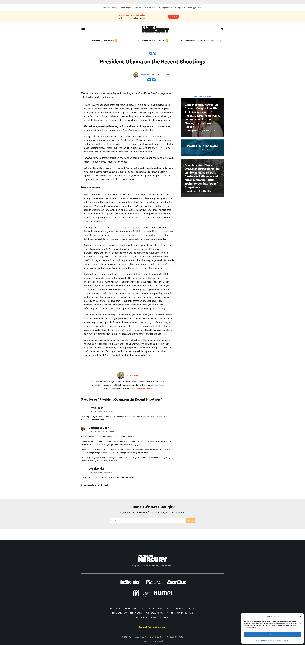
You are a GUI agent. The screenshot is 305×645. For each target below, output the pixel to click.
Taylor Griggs (191, 191)
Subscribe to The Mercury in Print (153, 617)
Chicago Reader (165, 7)
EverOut (137, 7)
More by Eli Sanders (144, 388)
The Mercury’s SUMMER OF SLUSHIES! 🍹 (201, 40)
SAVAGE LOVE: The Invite (201, 146)
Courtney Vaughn (192, 130)
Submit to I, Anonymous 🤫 (104, 40)
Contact (191, 609)
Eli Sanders (144, 75)
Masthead (115, 609)
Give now (173, 17)
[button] (300, 616)
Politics (152, 54)
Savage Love (180, 7)
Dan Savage (190, 150)
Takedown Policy (154, 613)
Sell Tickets (148, 609)
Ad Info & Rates (130, 609)
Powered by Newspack (153, 641)
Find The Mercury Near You (179, 613)
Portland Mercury (110, 7)
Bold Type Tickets (195, 7)
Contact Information (283, 640)
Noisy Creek (150, 7)
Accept (272, 634)
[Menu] (83, 29)
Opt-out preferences (261, 640)
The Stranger (126, 7)
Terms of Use (136, 613)
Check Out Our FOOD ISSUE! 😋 (152, 40)
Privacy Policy (272, 640)
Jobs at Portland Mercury (170, 609)
